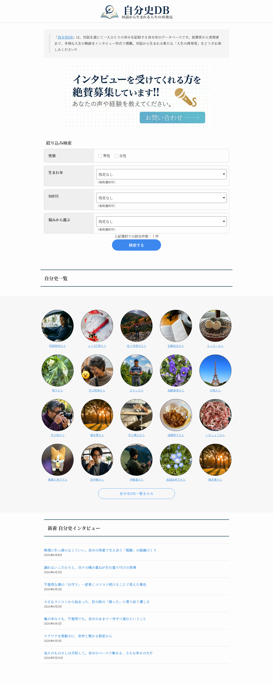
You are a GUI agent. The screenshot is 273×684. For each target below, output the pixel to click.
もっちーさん (215, 346)
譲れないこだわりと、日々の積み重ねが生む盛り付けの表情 (90, 567)
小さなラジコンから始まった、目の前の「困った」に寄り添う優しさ (97, 601)
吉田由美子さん (176, 479)
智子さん (57, 390)
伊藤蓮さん (137, 479)
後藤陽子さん (176, 435)
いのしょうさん (215, 435)
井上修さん (58, 435)
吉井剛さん (97, 479)
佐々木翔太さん (136, 346)
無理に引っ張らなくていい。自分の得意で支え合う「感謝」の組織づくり (100, 550)
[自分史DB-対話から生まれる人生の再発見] (136, 12)
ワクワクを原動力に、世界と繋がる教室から (78, 636)
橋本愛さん (97, 435)
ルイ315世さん (97, 346)
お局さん (215, 390)
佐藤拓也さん (176, 346)
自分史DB (65, 37)
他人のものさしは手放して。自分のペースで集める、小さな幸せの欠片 (98, 653)
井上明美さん (97, 390)
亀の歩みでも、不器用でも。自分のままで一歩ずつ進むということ (95, 618)
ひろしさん (137, 390)
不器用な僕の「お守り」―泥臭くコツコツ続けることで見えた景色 (95, 584)
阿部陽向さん (57, 346)
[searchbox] (159, 174)
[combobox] (161, 174)
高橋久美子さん (57, 479)
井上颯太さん (136, 435)
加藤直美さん (176, 390)
